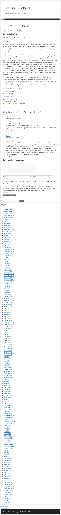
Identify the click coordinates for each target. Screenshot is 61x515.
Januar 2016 (8, 272)
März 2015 (7, 292)
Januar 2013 (8, 345)
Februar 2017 (8, 245)
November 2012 (9, 349)
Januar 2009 (8, 438)
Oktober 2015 (8, 278)
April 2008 (7, 454)
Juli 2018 (6, 219)
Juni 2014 (7, 310)
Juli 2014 (7, 308)
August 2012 (8, 355)
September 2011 (9, 377)
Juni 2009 (7, 428)
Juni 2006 (7, 499)
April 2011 (7, 383)
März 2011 (7, 385)
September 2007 (9, 468)
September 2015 (9, 280)
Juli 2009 (7, 426)
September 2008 (9, 446)
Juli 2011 (6, 379)
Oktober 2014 (8, 302)
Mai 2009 (7, 430)
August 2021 (8, 213)
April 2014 (7, 314)
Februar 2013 (8, 343)
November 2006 (9, 488)
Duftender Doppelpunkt (17, 8)
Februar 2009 (8, 436)
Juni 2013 (7, 334)
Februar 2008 (8, 458)
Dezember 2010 (9, 391)
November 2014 (9, 300)
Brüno (8, 136)
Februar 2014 (8, 318)
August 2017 (8, 235)
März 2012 (7, 365)
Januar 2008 (8, 460)
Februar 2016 (8, 270)
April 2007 (7, 478)
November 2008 (9, 442)
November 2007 (9, 464)
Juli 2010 (7, 401)
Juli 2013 (7, 332)
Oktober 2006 (8, 490)
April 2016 (7, 266)
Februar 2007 (8, 482)
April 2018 (7, 225)
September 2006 (9, 492)
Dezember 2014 (9, 298)
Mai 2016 (7, 264)
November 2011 (9, 373)
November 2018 (9, 215)
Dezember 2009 (9, 415)
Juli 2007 (7, 472)
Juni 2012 (7, 359)
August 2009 (8, 424)
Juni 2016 (7, 262)
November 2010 (9, 393)
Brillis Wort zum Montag (10, 99)
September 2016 (9, 255)
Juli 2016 (7, 259)
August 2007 (8, 470)
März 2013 (7, 341)
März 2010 (7, 409)
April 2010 (7, 407)
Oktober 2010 (8, 395)
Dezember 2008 (9, 440)
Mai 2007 (7, 476)
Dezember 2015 (9, 274)
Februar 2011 (8, 387)
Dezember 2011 (9, 371)
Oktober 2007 (8, 466)
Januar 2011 (8, 389)
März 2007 (7, 480)
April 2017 (7, 241)
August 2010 (8, 399)
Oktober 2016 (8, 253)
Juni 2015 (7, 286)
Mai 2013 (7, 336)
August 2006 (8, 494)
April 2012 (7, 363)
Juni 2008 (7, 450)
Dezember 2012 (9, 347)
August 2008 (8, 448)
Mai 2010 (7, 405)
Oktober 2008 (8, 444)
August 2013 (8, 330)
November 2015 (9, 276)
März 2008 (7, 456)
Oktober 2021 (8, 211)
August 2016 (8, 257)
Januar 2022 (8, 209)
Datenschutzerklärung (9, 192)
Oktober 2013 (8, 326)
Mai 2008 (7, 452)
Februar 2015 (8, 294)
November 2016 (9, 251)
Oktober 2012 (8, 351)
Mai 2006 (7, 501)
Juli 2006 (7, 497)
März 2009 (7, 434)
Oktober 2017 (8, 231)
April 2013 (7, 339)
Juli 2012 (6, 357)
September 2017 (9, 233)
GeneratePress (33, 512)
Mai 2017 (7, 239)
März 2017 (7, 243)
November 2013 (9, 324)
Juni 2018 (7, 221)
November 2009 (9, 417)
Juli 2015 (6, 284)
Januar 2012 (8, 369)
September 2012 (9, 353)
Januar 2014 (8, 320)
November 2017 (9, 229)
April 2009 (7, 432)
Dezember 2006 (9, 486)
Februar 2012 (8, 367)
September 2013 (9, 328)
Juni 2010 (7, 403)
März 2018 (7, 227)
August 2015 (8, 282)
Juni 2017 (7, 237)
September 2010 (9, 397)
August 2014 (8, 306)
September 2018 (9, 217)
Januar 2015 (8, 296)
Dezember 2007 (9, 462)
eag (7, 116)
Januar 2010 (8, 413)
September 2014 (9, 304)
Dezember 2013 (9, 322)
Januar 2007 (8, 484)
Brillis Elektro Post (8, 96)
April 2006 (7, 503)
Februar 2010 (8, 411)
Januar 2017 (8, 247)
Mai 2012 (7, 361)
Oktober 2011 (8, 375)
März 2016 (7, 268)
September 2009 (9, 422)
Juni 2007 (7, 474)
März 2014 (7, 316)
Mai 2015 (7, 288)
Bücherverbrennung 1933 (10, 101)
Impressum (4, 506)
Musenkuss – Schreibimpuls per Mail (14, 103)
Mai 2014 (7, 312)
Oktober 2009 (8, 420)
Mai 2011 (6, 381)
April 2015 (7, 290)
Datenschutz (5, 508)
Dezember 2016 (9, 249)
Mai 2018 (7, 223)
